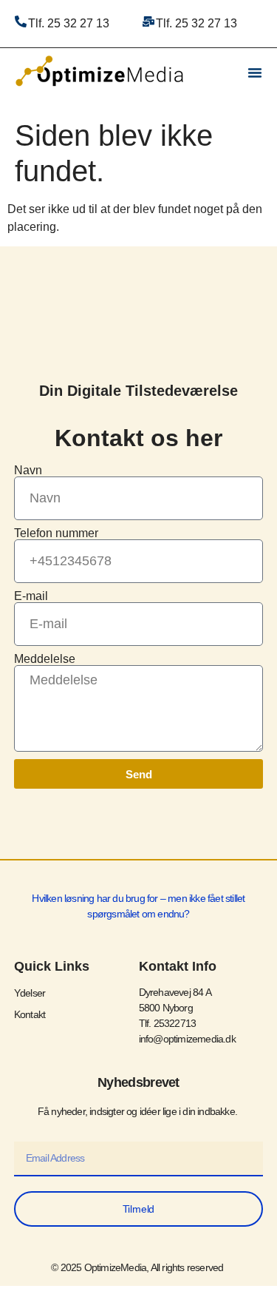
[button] (255, 72)
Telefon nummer (56, 533)
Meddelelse (44, 659)
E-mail (31, 596)
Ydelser (29, 993)
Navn (28, 470)
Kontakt (29, 1014)
